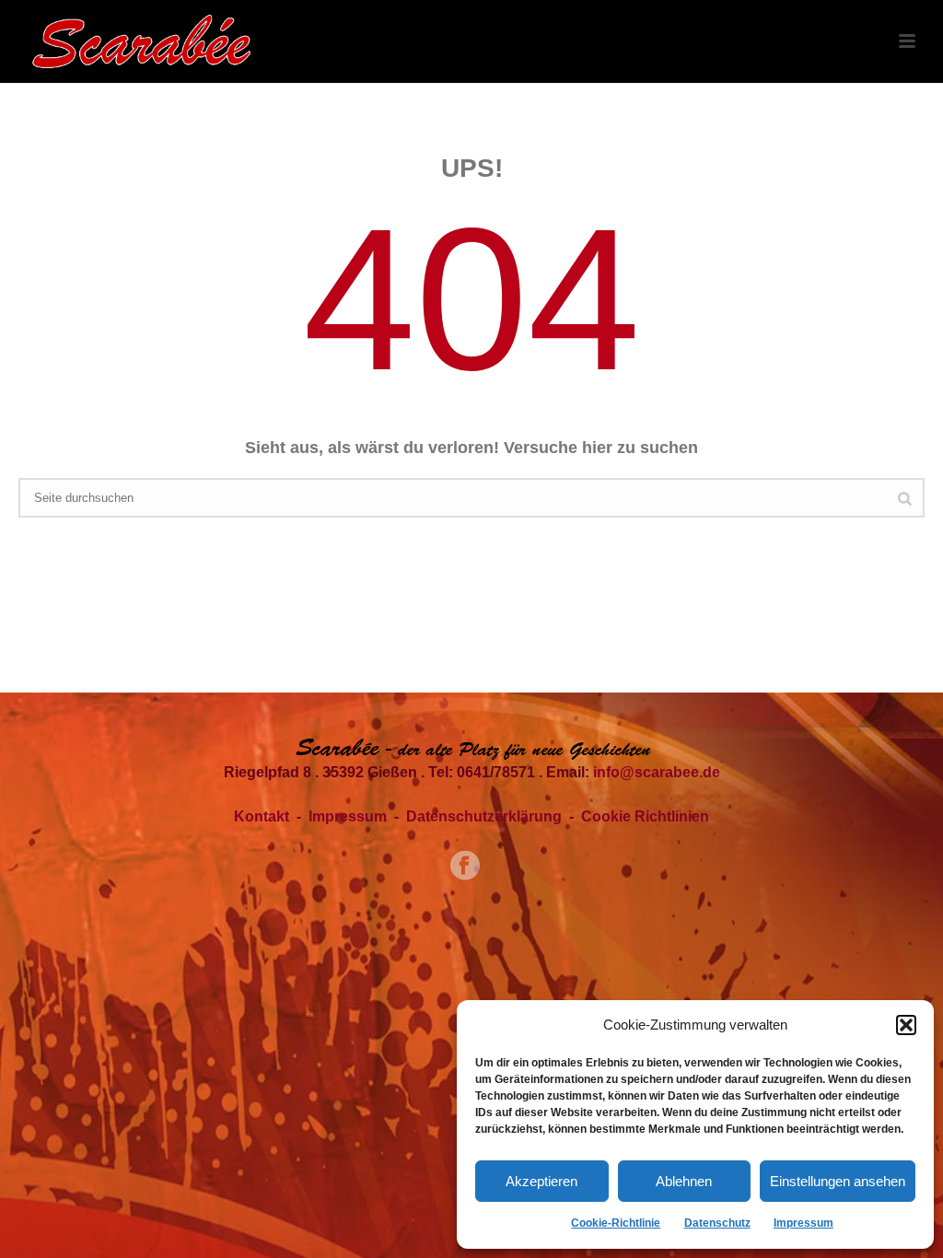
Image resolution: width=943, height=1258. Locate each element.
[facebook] (465, 867)
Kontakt (261, 816)
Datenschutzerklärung (484, 816)
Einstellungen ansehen (837, 1181)
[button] (906, 1025)
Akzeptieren (541, 1181)
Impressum (803, 1223)
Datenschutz (717, 1223)
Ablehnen (684, 1181)
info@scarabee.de (656, 772)
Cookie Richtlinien (645, 816)
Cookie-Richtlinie (615, 1223)
